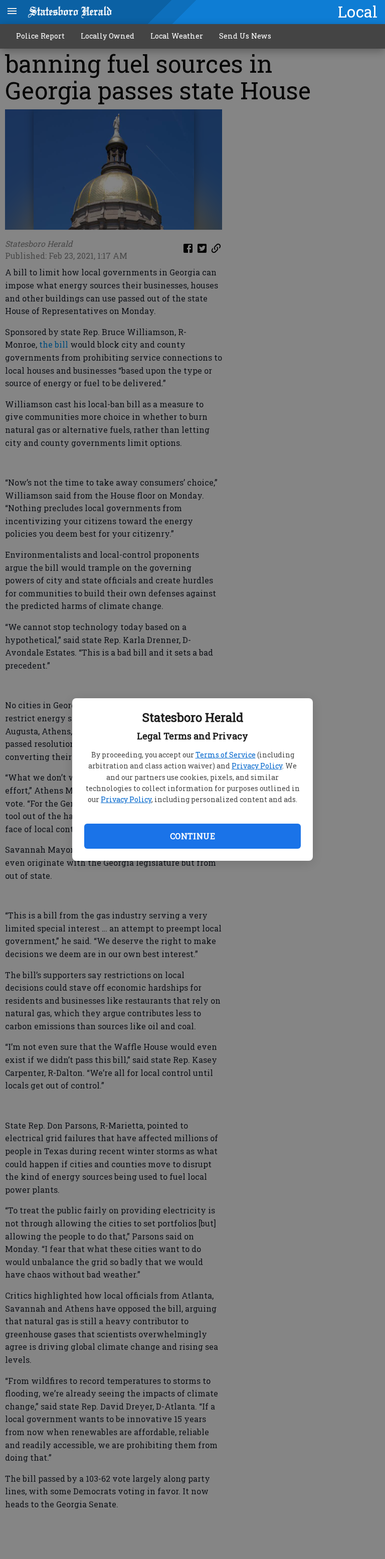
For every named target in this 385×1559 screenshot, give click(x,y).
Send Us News (245, 36)
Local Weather (176, 36)
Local (357, 12)
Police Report (40, 36)
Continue (192, 836)
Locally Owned (107, 36)
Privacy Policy (257, 765)
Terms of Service (226, 754)
